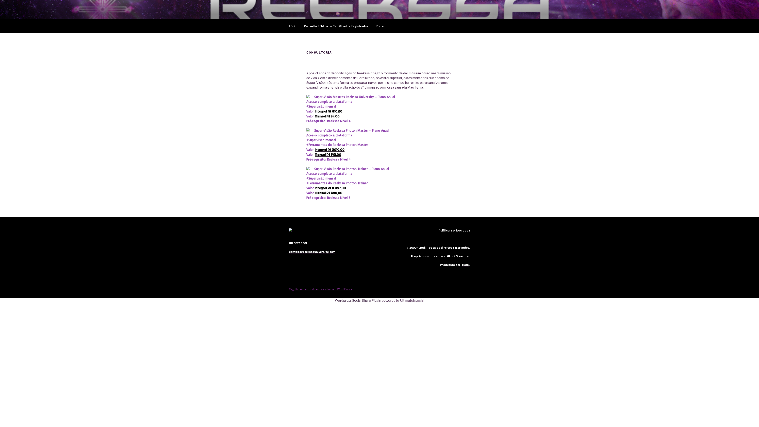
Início (292, 26)
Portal (380, 26)
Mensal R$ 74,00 (327, 116)
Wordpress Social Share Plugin (358, 300)
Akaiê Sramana (458, 256)
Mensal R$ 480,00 (328, 193)
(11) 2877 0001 (298, 243)
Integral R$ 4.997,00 (330, 188)
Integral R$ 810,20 (328, 111)
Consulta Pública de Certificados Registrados (336, 26)
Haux (465, 265)
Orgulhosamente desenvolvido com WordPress (320, 289)
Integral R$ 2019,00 (330, 150)
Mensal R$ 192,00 (328, 155)
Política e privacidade (454, 230)
